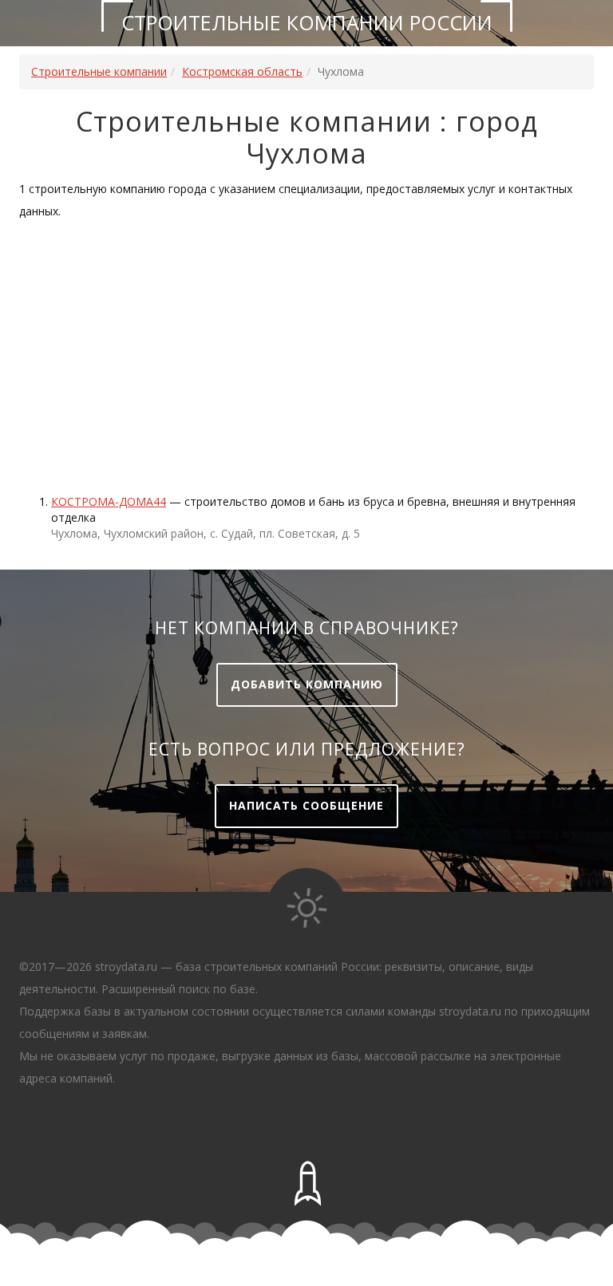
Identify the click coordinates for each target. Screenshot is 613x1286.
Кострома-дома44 (108, 501)
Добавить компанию (307, 684)
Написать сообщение (306, 805)
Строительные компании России (306, 22)
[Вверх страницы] (306, 1184)
